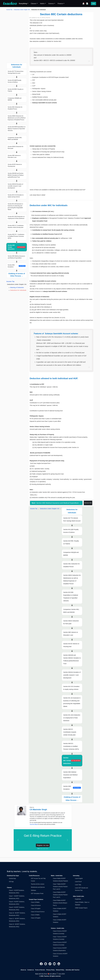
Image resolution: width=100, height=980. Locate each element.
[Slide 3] (44, 849)
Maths (42, 3)
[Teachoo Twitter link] (50, 963)
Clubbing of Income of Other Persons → (16, 275)
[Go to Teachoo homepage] (10, 3)
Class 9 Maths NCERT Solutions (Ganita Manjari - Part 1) (60, 903)
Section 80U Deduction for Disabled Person (15, 108)
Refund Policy (60, 970)
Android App (12, 878)
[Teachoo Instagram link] (45, 963)
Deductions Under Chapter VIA (22, 9)
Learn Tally (78, 884)
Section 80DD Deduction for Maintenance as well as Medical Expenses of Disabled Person (16, 117)
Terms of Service (40, 970)
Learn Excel (78, 881)
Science (51, 3)
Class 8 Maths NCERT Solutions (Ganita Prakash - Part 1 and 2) (60, 895)
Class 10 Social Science (38, 911)
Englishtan (78, 899)
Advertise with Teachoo (72, 970)
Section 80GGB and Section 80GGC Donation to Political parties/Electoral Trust (15, 175)
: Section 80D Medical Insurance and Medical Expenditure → (56, 503)
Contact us (30, 970)
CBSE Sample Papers (81, 908)
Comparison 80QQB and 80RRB (14, 99)
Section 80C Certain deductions (16, 247)
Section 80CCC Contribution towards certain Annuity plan (16, 226)
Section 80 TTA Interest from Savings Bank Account (15, 72)
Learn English (79, 878)
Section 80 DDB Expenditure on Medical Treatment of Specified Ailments (16, 128)
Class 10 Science (36, 905)
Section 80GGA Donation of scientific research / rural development (15, 186)
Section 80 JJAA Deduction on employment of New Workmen (16, 217)
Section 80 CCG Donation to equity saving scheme (16, 195)
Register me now (43, 845)
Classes (33, 3)
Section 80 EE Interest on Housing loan (15, 165)
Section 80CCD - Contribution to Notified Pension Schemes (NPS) (16, 236)
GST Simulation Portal (37, 893)
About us (23, 970)
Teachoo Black (34, 824)
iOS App (11, 881)
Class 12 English (35, 918)
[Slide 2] (41, 849)
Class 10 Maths (35, 902)
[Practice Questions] (87, 3)
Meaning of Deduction (17, 287)
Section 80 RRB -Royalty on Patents (15, 90)
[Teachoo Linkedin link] (58, 963)
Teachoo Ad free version (37, 884)
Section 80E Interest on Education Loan (14, 156)
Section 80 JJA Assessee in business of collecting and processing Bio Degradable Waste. (15, 206)
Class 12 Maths (35, 914)
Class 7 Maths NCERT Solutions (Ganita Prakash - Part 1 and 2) (60, 886)
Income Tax (9, 9)
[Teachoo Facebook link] (41, 963)
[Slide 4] (47, 849)
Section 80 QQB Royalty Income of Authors (14, 81)
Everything (23, 3)
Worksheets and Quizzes (38, 887)
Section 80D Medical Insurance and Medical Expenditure (16, 257)
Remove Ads (88, 503)
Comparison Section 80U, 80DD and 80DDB (15, 138)
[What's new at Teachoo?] (83, 3)
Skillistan (33, 890)
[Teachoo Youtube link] (54, 963)
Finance (60, 3)
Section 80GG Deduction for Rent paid (15, 147)
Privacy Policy (50, 970)
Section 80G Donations (16, 266)
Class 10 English (35, 908)
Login (93, 3)
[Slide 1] (38, 849)
